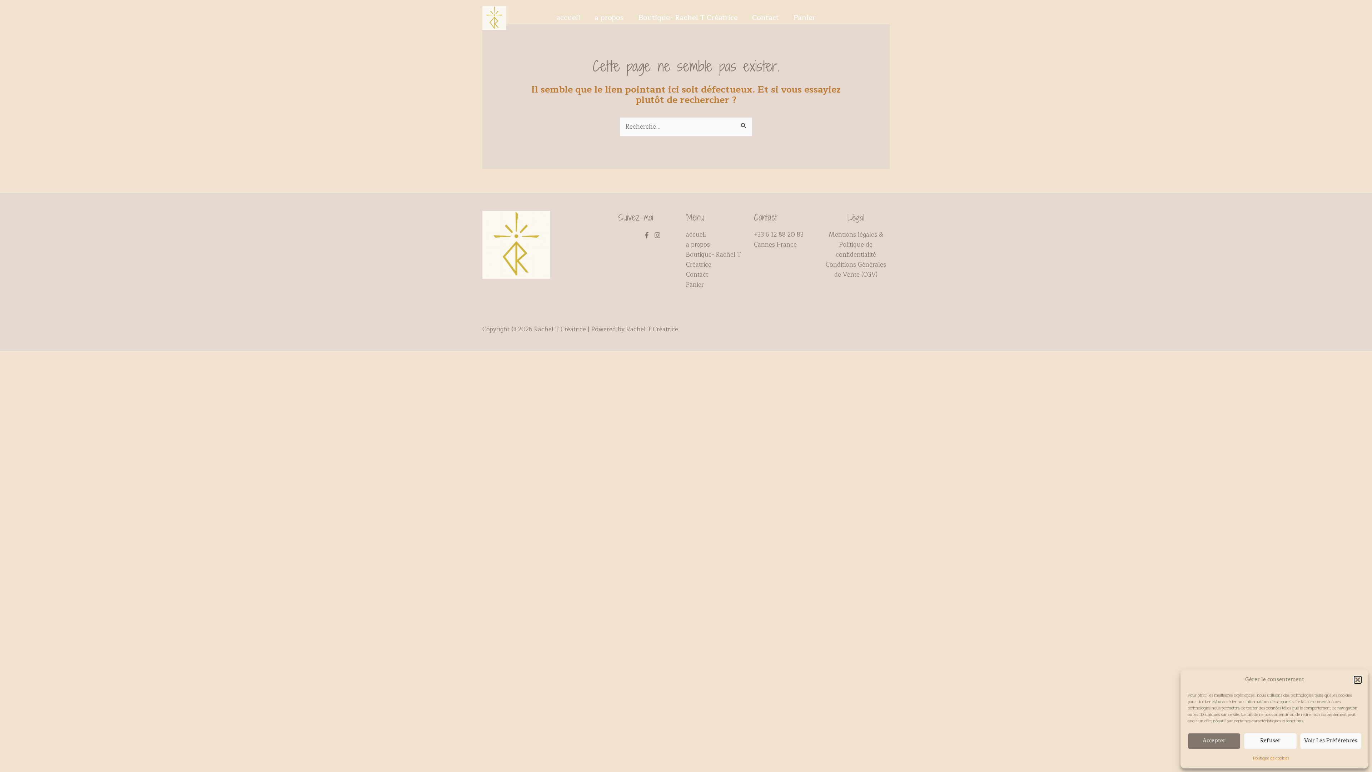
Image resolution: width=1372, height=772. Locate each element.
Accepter (1214, 740)
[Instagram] (657, 235)
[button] (1357, 679)
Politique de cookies (1271, 758)
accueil (568, 18)
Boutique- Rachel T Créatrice (688, 18)
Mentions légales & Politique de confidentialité (856, 244)
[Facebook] (646, 235)
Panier (804, 18)
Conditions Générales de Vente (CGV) (856, 269)
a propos (609, 18)
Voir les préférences (1330, 740)
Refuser (1270, 740)
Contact (765, 18)
